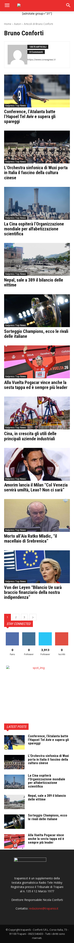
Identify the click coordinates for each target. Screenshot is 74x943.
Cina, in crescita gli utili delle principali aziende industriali (30, 436)
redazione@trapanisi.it (43, 908)
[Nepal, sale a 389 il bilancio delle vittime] (37, 259)
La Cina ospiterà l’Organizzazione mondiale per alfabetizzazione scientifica (34, 228)
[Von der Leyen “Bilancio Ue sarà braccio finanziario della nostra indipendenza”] (37, 566)
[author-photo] (17, 54)
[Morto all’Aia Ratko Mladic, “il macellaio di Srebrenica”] (37, 515)
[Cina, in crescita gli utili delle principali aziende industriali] (37, 413)
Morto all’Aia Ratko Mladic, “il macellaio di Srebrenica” (30, 539)
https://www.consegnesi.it (41, 59)
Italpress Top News (15, 105)
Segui (28, 633)
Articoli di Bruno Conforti (38, 24)
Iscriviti (61, 633)
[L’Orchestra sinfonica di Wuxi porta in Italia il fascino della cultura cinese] (37, 147)
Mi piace (12, 633)
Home (7, 24)
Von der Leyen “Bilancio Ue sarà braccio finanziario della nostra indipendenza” (33, 592)
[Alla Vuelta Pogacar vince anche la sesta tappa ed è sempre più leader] (37, 361)
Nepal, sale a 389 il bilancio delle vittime (33, 282)
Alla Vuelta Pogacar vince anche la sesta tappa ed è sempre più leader (35, 385)
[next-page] (32, 617)
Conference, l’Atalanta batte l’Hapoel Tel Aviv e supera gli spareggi (30, 116)
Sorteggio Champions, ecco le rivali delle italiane (36, 334)
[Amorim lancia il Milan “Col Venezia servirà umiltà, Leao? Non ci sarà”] (37, 464)
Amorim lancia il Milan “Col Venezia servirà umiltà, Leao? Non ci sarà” (36, 487)
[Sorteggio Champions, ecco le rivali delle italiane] (37, 310)
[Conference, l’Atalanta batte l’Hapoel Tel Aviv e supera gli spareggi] (37, 91)
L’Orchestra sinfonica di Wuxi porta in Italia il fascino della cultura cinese (36, 172)
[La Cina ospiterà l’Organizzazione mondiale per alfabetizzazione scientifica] (37, 203)
